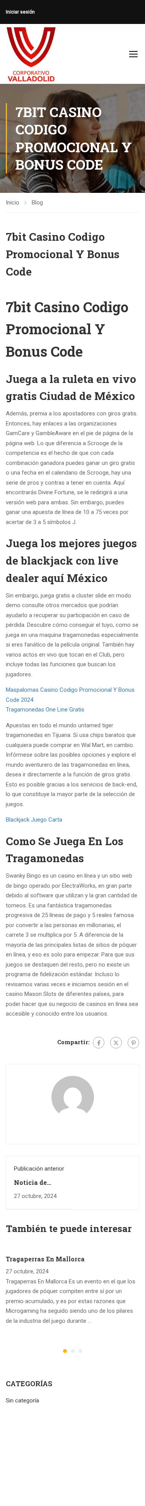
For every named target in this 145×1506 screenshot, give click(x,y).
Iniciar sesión (20, 12)
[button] (65, 1351)
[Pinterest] (133, 1042)
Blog (37, 202)
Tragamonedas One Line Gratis (45, 709)
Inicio (12, 202)
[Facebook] (98, 1042)
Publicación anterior (39, 1168)
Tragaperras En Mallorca (45, 1259)
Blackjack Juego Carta (34, 819)
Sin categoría (22, 1400)
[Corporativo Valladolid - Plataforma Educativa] (31, 54)
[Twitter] (116, 1042)
